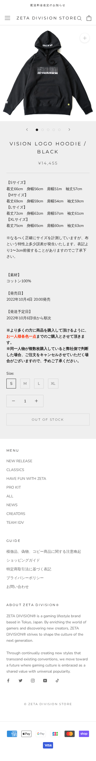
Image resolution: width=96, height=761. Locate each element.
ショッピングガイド (23, 560)
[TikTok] (57, 680)
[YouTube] (45, 680)
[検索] (79, 18)
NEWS (12, 505)
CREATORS (15, 513)
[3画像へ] (48, 130)
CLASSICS (15, 469)
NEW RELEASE (19, 461)
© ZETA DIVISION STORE (48, 704)
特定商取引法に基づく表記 (28, 569)
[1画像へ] (37, 130)
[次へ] (69, 129)
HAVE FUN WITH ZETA (26, 478)
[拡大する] (84, 38)
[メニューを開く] (7, 18)
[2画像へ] (42, 130)
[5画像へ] (59, 130)
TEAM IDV (15, 522)
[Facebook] (8, 680)
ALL (9, 496)
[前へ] (27, 129)
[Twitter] (20, 680)
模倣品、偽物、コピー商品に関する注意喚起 (43, 551)
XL (53, 383)
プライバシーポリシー (25, 577)
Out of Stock (48, 420)
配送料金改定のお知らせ (48, 5)
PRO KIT (13, 487)
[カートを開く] (89, 18)
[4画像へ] (54, 130)
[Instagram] (33, 680)
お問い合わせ (17, 586)
